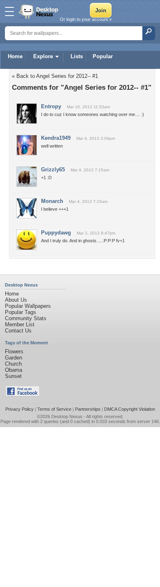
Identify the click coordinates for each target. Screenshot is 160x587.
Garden (13, 358)
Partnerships (88, 409)
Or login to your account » (86, 19)
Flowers (14, 351)
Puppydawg (56, 233)
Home (15, 56)
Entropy (51, 106)
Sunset (13, 376)
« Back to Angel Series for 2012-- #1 (55, 76)
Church (13, 364)
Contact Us (18, 331)
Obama (13, 370)
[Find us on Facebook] (22, 394)
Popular (103, 56)
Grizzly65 (53, 169)
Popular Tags (20, 312)
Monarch (52, 201)
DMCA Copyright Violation (129, 409)
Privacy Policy (19, 409)
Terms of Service (54, 409)
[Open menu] (9, 11)
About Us (16, 300)
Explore (43, 56)
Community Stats (25, 318)
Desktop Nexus (66, 416)
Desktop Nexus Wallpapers (39, 11)
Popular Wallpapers (28, 306)
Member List (19, 324)
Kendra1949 (56, 138)
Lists (77, 56)
